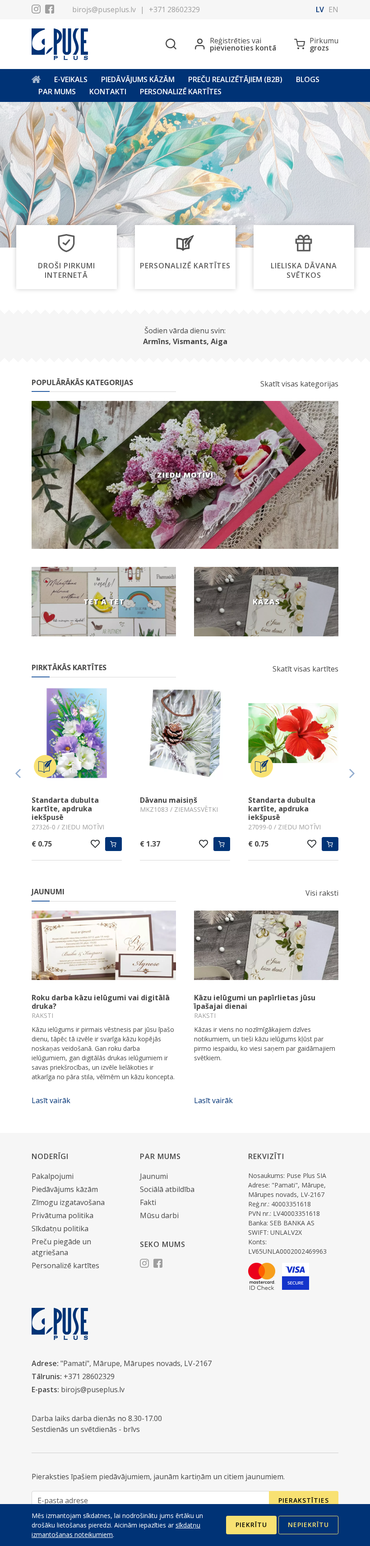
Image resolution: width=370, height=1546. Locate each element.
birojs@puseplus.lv (104, 9)
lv (320, 9)
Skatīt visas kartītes (305, 669)
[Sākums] (36, 80)
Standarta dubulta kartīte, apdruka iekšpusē (65, 808)
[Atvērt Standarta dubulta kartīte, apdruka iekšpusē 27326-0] (77, 734)
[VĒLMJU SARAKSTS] (95, 844)
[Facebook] (49, 10)
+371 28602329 (174, 9)
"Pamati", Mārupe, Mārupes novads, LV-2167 (136, 1363)
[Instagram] (36, 10)
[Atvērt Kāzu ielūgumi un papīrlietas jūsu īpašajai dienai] (266, 945)
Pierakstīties (303, 1500)
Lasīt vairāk (51, 1100)
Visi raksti (321, 893)
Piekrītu (251, 1524)
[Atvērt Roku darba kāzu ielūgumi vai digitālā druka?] (104, 945)
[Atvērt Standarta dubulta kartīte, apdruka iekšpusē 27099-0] (293, 734)
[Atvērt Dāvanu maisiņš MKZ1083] (185, 734)
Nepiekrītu (308, 1524)
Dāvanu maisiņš (168, 800)
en (333, 9)
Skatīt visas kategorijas (299, 384)
